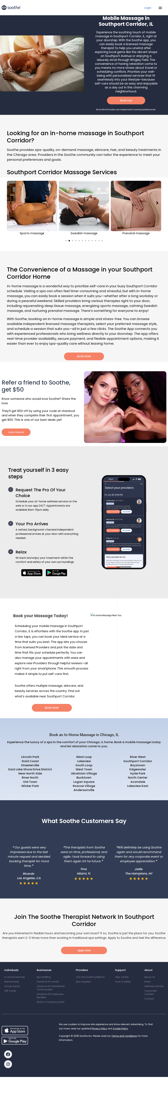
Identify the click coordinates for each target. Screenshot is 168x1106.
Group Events (12, 986)
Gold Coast (30, 761)
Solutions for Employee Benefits (50, 995)
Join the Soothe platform (90, 977)
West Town (84, 769)
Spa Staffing (44, 977)
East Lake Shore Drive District (30, 769)
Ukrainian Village (84, 773)
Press (147, 981)
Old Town (30, 782)
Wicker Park (30, 786)
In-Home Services (14, 977)
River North (30, 777)
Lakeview (84, 761)
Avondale (137, 782)
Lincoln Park (30, 757)
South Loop (83, 765)
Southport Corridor (137, 761)
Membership (11, 981)
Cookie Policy (120, 1028)
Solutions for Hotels (48, 981)
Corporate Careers (150, 992)
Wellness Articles (154, 986)
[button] (160, 7)
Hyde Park (137, 773)
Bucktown (83, 777)
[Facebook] (8, 1054)
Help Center (122, 977)
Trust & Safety (123, 981)
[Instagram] (8, 1064)
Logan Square (83, 782)
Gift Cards (10, 990)
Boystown (137, 765)
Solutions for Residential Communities (50, 988)
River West (138, 757)
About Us (149, 977)
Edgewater (137, 769)
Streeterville (30, 765)
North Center (137, 777)
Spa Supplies (83, 981)
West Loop (84, 757)
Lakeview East (137, 786)
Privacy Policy (99, 1028)
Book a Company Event (50, 1002)
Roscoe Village (84, 786)
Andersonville (84, 790)
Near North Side (30, 773)
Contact (149, 998)
